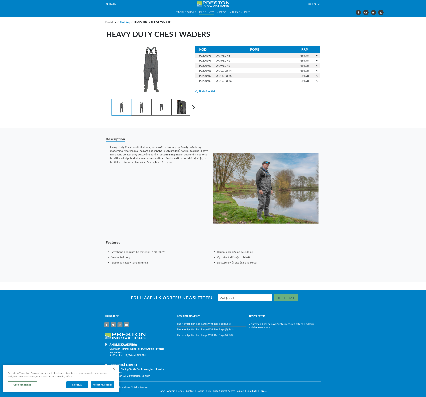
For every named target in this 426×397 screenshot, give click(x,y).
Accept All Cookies (102, 385)
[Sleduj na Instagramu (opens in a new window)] (381, 12)
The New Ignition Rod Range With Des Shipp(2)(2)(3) (205, 335)
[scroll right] (193, 107)
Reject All (77, 385)
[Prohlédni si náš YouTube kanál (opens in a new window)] (366, 12)
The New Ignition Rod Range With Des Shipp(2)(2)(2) (205, 329)
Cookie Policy (204, 391)
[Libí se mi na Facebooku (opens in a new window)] (358, 12)
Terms (180, 391)
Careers (264, 391)
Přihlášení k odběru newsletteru (172, 297)
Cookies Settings (22, 385)
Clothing (125, 22)
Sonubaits (252, 391)
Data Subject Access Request (228, 391)
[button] (121, 107)
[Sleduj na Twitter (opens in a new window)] (373, 12)
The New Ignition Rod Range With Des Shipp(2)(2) (204, 323)
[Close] (113, 368)
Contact (190, 391)
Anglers (171, 391)
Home (161, 391)
